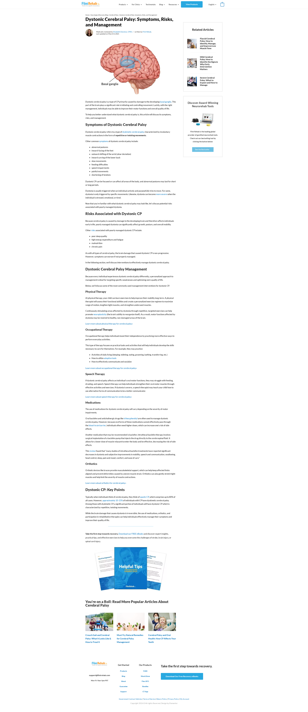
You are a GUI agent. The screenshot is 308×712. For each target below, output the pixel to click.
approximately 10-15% (113, 500)
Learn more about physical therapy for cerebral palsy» (109, 323)
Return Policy (162, 699)
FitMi (145, 671)
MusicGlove (145, 676)
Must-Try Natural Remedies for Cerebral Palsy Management (130, 638)
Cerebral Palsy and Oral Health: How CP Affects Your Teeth (162, 638)
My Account (184, 699)
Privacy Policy (173, 699)
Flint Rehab (147, 32)
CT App (145, 692)
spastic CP (144, 497)
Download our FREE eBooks (130, 534)
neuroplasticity (99, 314)
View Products (192, 4)
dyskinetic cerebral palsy (133, 132)
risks (93, 230)
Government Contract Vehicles (130, 699)
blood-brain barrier (97, 425)
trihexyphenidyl (131, 418)
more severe (161, 194)
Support (123, 692)
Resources (173, 4)
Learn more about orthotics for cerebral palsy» (105, 483)
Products (122, 4)
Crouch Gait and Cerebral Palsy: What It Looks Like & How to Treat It (98, 638)
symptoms (104, 141)
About (123, 681)
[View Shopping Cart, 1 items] (222, 4)
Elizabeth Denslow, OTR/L (123, 32)
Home (87, 15)
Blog (161, 4)
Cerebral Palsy (113, 15)
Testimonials (151, 4)
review (92, 451)
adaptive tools (110, 358)
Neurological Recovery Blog (99, 15)
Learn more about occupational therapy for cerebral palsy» (111, 368)
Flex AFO (145, 681)
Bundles (145, 686)
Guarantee (123, 686)
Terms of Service (149, 699)
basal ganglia (165, 101)
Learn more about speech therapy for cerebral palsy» (108, 397)
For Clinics (136, 4)
